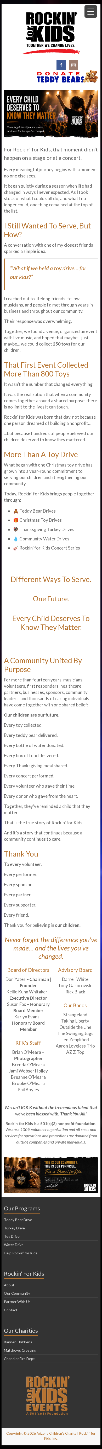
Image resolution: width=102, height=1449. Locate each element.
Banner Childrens (18, 1342)
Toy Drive (12, 1236)
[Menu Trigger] (90, 11)
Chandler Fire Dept (19, 1358)
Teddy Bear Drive (18, 1219)
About (9, 1285)
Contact (11, 1310)
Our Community (17, 1293)
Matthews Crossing (20, 1350)
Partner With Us (17, 1301)
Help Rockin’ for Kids (20, 1253)
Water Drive (14, 1244)
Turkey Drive (14, 1228)
